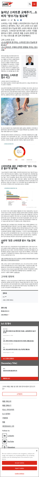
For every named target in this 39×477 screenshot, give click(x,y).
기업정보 (5, 418)
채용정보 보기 (6, 378)
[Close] (37, 451)
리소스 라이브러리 (8, 410)
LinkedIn (11, 436)
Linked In (18, 20)
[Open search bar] (30, 4)
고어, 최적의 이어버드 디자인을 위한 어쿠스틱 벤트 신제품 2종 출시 (18, 341)
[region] (19, 462)
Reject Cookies (19, 468)
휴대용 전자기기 (5, 311)
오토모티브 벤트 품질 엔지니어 (10, 370)
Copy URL (12, 20)
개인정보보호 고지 (8, 426)
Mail (8, 20)
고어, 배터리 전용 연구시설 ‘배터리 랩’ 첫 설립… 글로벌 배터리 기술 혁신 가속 (19, 331)
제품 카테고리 (6, 401)
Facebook (21, 20)
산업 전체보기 (4, 314)
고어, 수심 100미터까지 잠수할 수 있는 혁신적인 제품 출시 (16, 349)
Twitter (15, 20)
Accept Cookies (19, 463)
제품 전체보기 (6, 405)
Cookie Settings (19, 473)
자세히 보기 (17, 272)
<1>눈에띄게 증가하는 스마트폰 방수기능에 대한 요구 (19, 43)
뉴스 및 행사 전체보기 (8, 358)
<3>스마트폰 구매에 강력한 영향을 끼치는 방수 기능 (19, 48)
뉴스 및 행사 (6, 414)
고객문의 (19, 394)
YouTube (11, 441)
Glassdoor (11, 447)
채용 (3, 422)
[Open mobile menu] (34, 4)
